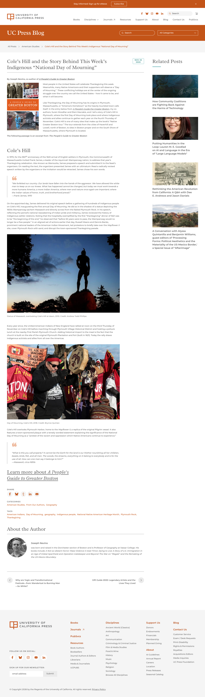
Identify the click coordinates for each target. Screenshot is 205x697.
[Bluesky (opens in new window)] (147, 13)
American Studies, (16, 505)
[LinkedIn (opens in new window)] (162, 13)
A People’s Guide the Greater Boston (91, 109)
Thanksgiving (14, 517)
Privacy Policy (99, 689)
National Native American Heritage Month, (98, 514)
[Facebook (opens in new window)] (141, 13)
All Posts (12, 46)
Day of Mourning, (34, 514)
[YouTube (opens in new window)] (157, 13)
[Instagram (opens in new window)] (152, 13)
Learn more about (38, 475)
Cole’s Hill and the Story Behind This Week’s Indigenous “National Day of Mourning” (86, 46)
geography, (50, 514)
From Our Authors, (35, 505)
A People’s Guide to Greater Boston (57, 79)
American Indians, (16, 514)
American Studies (30, 46)
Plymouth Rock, (129, 514)
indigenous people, (66, 514)
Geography (51, 505)
